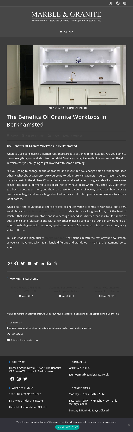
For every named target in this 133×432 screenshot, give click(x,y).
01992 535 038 (16, 334)
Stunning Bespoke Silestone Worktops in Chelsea (66, 289)
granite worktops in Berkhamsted (47, 211)
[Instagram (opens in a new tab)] (123, 3)
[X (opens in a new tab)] (110, 3)
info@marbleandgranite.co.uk (23, 340)
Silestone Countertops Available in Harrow (107, 289)
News (56, 135)
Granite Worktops (73, 135)
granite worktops (55, 238)
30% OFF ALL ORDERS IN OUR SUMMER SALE (26, 289)
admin (14, 135)
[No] (129, 425)
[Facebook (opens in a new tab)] (117, 3)
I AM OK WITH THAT (67, 427)
